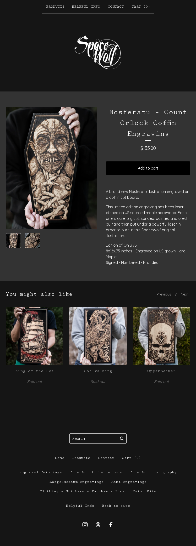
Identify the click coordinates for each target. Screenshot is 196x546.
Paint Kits (144, 491)
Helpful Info (86, 7)
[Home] (98, 52)
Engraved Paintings (40, 472)
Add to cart (148, 168)
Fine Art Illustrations (96, 472)
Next (184, 294)
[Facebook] (110, 524)
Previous (164, 294)
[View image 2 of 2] (32, 240)
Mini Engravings (129, 482)
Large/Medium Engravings (76, 482)
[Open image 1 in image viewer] (51, 168)
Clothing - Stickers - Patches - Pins (82, 491)
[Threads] (98, 524)
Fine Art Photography (153, 472)
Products (55, 7)
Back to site (116, 506)
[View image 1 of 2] (13, 240)
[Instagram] (85, 524)
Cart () (140, 7)
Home (59, 458)
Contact (116, 7)
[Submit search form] (122, 438)
